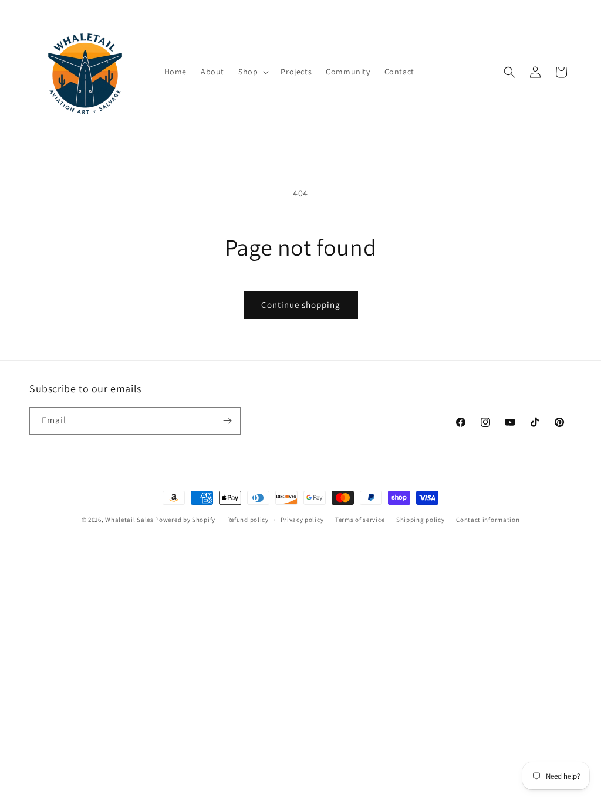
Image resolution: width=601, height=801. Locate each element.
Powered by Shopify (185, 519)
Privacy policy (302, 519)
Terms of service (359, 519)
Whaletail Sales (129, 519)
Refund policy (248, 519)
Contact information (487, 519)
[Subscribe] (227, 421)
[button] (252, 71)
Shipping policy (420, 519)
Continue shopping (300, 304)
